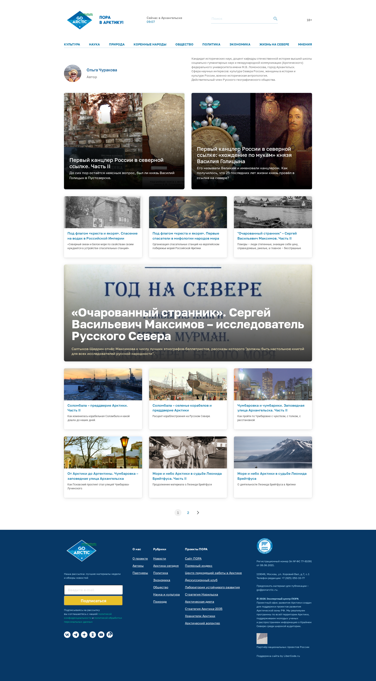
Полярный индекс (198, 565)
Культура (72, 44)
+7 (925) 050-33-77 (293, 578)
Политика (211, 44)
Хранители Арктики (200, 616)
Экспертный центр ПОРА (283, 598)
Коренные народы (150, 44)
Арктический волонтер (202, 623)
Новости (159, 558)
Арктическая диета (199, 601)
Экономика (240, 44)
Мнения (305, 44)
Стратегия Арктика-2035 (203, 609)
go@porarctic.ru (267, 589)
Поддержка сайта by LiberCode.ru (278, 656)
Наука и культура (166, 594)
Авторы (138, 565)
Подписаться (93, 600)
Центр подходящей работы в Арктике (213, 573)
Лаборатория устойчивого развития (212, 587)
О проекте (140, 558)
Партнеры (140, 573)
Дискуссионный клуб (201, 580)
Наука (94, 44)
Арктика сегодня (166, 565)
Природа (117, 44)
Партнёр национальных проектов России (283, 647)
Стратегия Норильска (201, 594)
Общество (184, 44)
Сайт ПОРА (193, 558)
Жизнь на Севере (274, 44)
